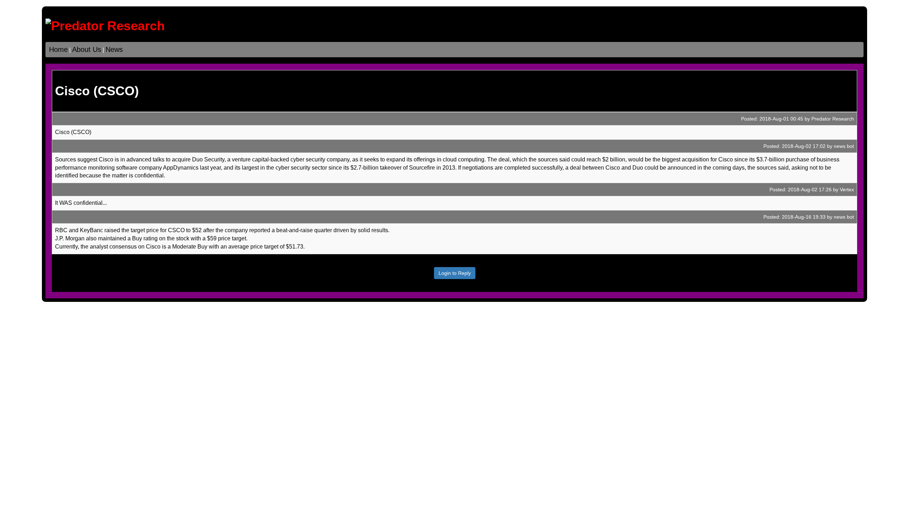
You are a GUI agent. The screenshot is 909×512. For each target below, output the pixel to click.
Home (58, 49)
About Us (86, 49)
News (114, 49)
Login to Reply (455, 273)
